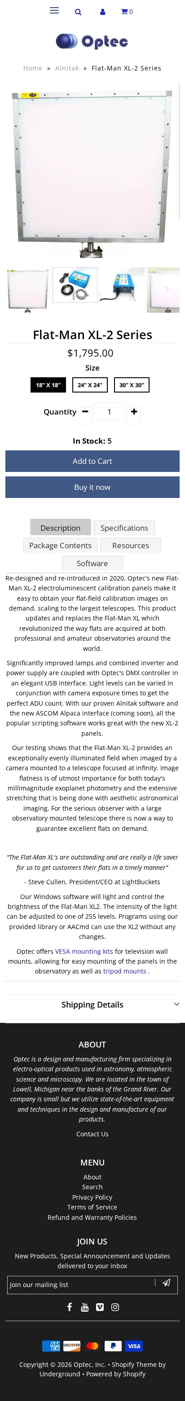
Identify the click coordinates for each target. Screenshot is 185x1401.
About (92, 1177)
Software (92, 563)
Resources (130, 545)
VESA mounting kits (84, 951)
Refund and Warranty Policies (92, 1217)
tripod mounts (124, 971)
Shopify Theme (134, 1364)
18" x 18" (48, 385)
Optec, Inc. (90, 1364)
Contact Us (92, 1134)
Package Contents (60, 545)
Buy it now (92, 487)
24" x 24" (90, 385)
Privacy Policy (92, 1197)
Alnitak (67, 68)
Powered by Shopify (115, 1374)
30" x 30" (131, 385)
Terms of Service (92, 1207)
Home (33, 68)
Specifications (124, 528)
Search (92, 1187)
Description (60, 528)
